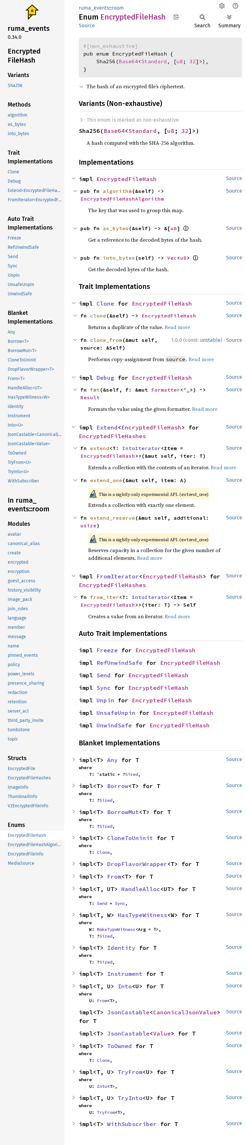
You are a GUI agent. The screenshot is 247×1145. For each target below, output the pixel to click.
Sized (131, 774)
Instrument (124, 973)
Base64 (128, 61)
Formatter (165, 389)
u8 (180, 61)
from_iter (104, 597)
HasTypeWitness (142, 915)
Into (125, 986)
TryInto (130, 1098)
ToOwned (119, 1046)
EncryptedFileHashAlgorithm (122, 198)
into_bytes (119, 258)
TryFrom (130, 1072)
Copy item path (176, 16)
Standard (154, 61)
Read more (177, 327)
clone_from (106, 340)
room (118, 8)
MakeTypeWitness (116, 929)
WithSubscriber (132, 1124)
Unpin (105, 700)
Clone (105, 303)
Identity (121, 947)
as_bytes (116, 228)
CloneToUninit (130, 838)
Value (162, 1033)
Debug (105, 377)
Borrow (117, 786)
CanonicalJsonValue (185, 1012)
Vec (172, 258)
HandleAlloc (140, 889)
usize (88, 525)
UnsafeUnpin (115, 712)
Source (87, 25)
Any (112, 760)
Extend (107, 427)
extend (99, 448)
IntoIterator (141, 448)
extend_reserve (112, 518)
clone (98, 315)
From (114, 876)
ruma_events (94, 8)
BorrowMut (123, 812)
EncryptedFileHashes (112, 436)
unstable (210, 340)
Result (90, 397)
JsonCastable (128, 1012)
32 (192, 61)
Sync (103, 687)
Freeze (107, 650)
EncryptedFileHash (126, 179)
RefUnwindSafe (119, 662)
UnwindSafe (114, 725)
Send (103, 675)
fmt (95, 389)
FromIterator (117, 576)
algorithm (117, 191)
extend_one (106, 480)
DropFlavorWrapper (137, 864)
